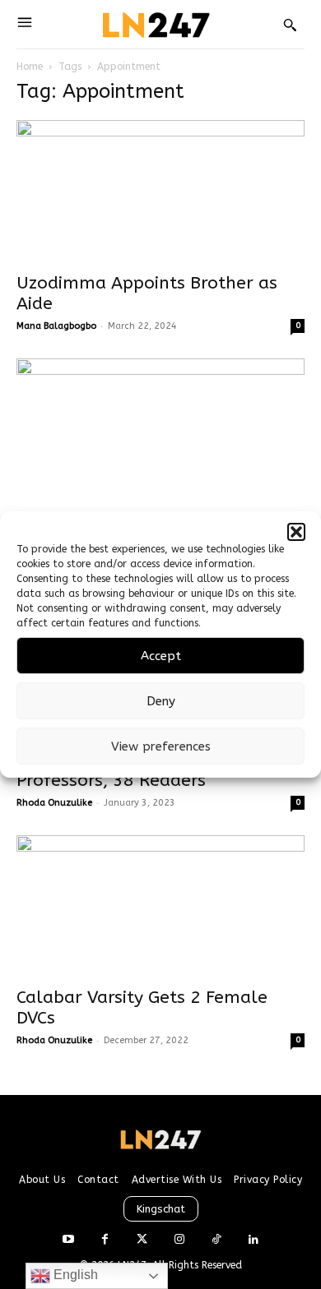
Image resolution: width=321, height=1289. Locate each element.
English (74, 1275)
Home (29, 66)
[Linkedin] (253, 1240)
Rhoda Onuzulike (54, 802)
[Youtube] (68, 1240)
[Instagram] (179, 1240)
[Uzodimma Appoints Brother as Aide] (160, 191)
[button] (296, 532)
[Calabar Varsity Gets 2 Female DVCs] (160, 906)
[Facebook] (105, 1240)
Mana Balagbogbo (56, 326)
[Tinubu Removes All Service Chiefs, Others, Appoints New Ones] (160, 429)
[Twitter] (142, 1240)
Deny (161, 701)
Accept (161, 656)
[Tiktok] (216, 1240)
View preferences (161, 746)
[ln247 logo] (154, 24)
